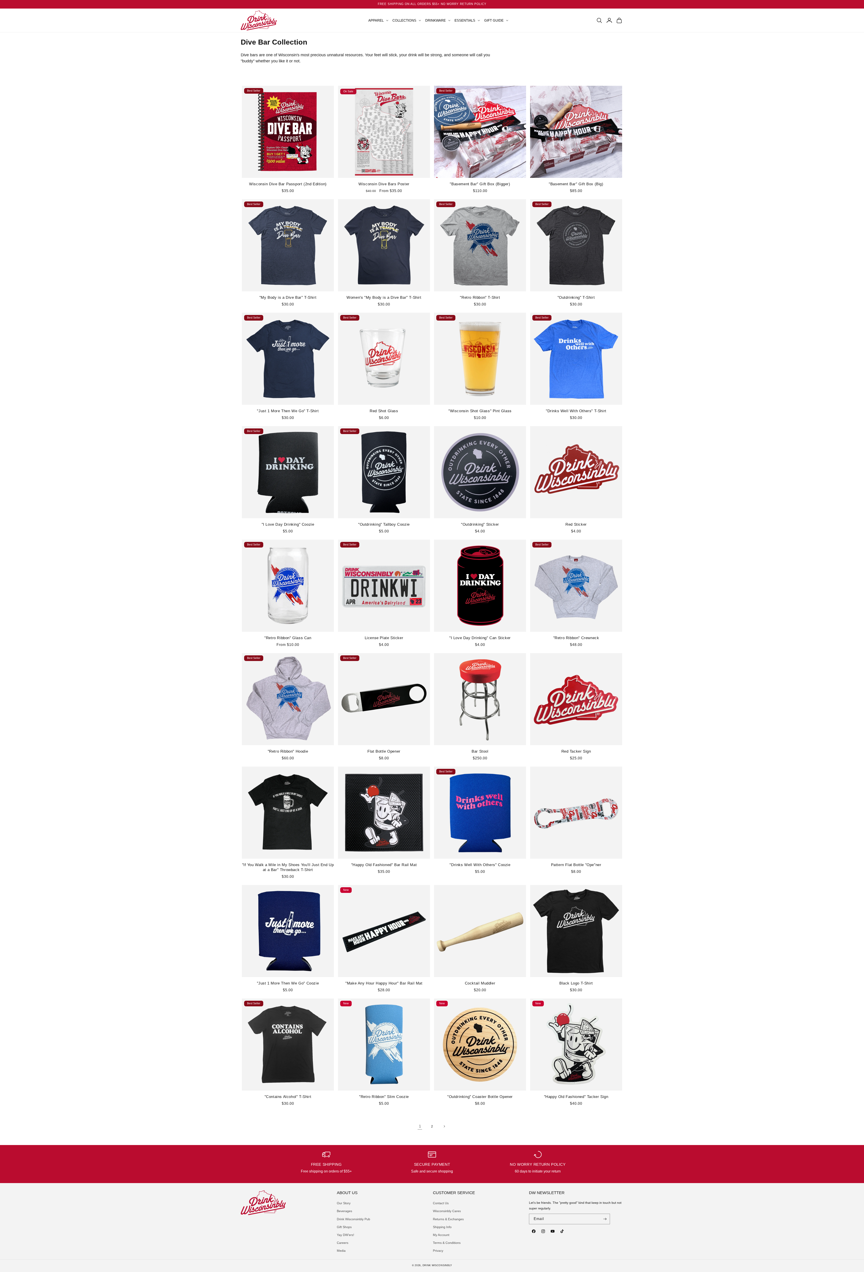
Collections (404, 20)
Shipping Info (442, 1227)
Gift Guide (494, 20)
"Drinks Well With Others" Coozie (480, 865)
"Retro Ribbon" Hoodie (288, 751)
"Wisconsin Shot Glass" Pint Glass (480, 411)
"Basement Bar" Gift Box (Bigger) (480, 184)
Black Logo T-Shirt (576, 983)
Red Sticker (576, 524)
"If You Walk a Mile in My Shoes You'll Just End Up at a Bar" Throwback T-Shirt (288, 867)
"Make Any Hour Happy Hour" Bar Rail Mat (383, 983)
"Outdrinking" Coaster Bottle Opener (480, 1097)
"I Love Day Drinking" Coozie (288, 524)
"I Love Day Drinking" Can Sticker (480, 638)
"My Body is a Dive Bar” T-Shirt (288, 297)
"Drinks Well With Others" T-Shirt (576, 411)
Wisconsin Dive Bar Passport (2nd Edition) (288, 184)
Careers (342, 1243)
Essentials (464, 20)
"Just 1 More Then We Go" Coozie (288, 983)
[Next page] (444, 1126)
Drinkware (435, 20)
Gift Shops (344, 1227)
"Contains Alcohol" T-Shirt (288, 1097)
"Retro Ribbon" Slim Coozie (384, 1097)
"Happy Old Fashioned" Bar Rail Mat (384, 865)
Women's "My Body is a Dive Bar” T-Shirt (383, 297)
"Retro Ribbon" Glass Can (287, 638)
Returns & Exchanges (448, 1219)
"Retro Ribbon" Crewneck (576, 638)
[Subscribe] (605, 1219)
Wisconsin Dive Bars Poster (384, 184)
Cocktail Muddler (480, 983)
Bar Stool (480, 751)
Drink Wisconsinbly (437, 1265)
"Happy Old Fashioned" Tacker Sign (576, 1097)
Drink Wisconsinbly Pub (353, 1219)
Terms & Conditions (447, 1243)
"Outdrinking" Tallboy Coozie (384, 524)
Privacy (438, 1250)
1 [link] (420, 1126)
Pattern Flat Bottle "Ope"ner (576, 865)
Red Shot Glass (384, 411)
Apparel (376, 20)
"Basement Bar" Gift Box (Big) (576, 184)
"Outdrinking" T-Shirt (576, 297)
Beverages (344, 1211)
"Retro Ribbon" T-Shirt (480, 297)
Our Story (344, 1203)
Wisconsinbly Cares (447, 1211)
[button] (376, 20)
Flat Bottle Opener (383, 751)
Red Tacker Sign (576, 751)
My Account (441, 1235)
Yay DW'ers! (345, 1235)
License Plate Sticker (384, 638)
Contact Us (441, 1203)
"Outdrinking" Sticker (480, 524)
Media (341, 1250)
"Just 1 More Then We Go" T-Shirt (288, 411)
